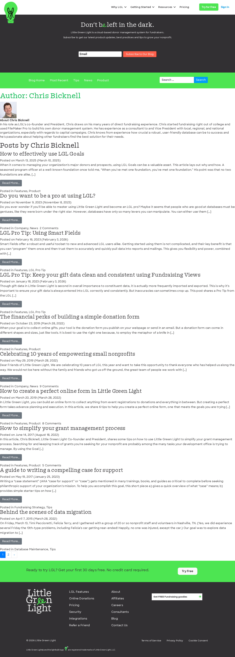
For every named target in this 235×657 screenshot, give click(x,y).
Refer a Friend (79, 625)
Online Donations (81, 598)
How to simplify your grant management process (62, 428)
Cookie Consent (198, 640)
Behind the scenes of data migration (46, 512)
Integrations (78, 618)
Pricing (184, 7)
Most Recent (59, 80)
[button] (125, 7)
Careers (117, 605)
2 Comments (49, 228)
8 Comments (51, 423)
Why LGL (117, 7)
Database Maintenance (31, 549)
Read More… (12, 183)
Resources (165, 7)
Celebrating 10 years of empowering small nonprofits (67, 354)
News (88, 80)
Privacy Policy (175, 640)
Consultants (120, 612)
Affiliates (117, 598)
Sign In (225, 7)
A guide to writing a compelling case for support (61, 470)
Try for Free (209, 7)
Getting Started (140, 7)
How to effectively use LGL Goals (42, 154)
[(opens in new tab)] (39, 601)
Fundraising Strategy (29, 507)
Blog (114, 618)
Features (20, 191)
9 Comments (49, 386)
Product (103, 80)
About (115, 592)
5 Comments (51, 465)
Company (21, 228)
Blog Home (37, 80)
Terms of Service (151, 640)
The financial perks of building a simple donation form (70, 317)
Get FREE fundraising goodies (169, 590)
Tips (76, 80)
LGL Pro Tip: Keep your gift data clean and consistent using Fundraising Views (100, 275)
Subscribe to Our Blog (140, 54)
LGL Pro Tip (37, 270)
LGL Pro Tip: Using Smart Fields (40, 233)
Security (75, 612)
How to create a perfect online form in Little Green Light (71, 391)
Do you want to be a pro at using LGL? (47, 196)
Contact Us (119, 625)
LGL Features (79, 592)
